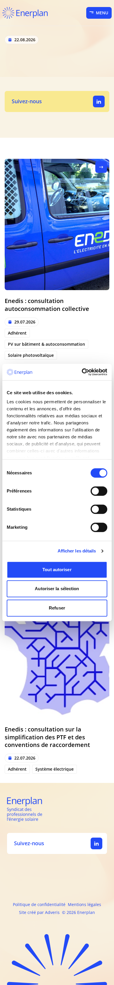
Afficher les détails (77, 550)
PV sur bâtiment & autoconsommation (46, 344)
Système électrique (54, 769)
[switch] (99, 491)
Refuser (57, 607)
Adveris (52, 912)
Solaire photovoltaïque (31, 355)
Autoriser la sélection (57, 588)
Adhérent (17, 333)
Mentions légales (84, 904)
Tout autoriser (56, 569)
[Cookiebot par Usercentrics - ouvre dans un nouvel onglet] (82, 372)
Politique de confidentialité (39, 904)
